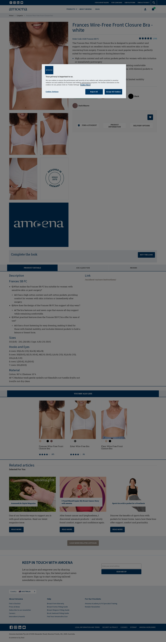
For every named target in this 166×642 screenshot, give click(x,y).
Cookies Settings (52, 92)
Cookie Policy (85, 85)
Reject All (94, 92)
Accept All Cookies (113, 92)
